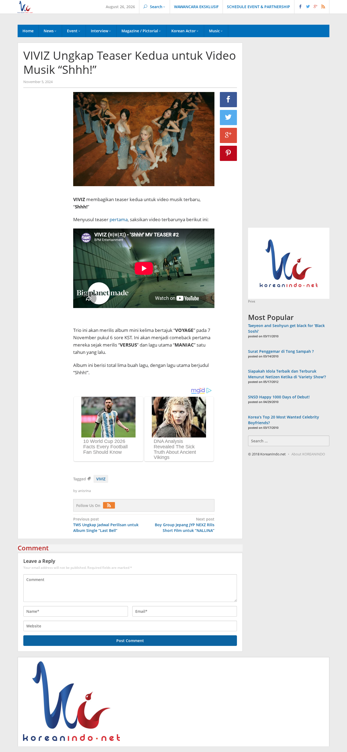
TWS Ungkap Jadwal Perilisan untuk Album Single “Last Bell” (106, 524)
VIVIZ (100, 478)
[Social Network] (311, 7)
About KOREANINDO (308, 454)
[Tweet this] (228, 117)
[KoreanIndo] (25, 6)
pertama (119, 219)
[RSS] (110, 505)
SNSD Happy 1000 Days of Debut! (279, 396)
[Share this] (228, 99)
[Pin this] (228, 153)
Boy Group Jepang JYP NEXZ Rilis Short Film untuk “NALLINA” (184, 524)
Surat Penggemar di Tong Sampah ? (281, 351)
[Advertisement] (45, 184)
